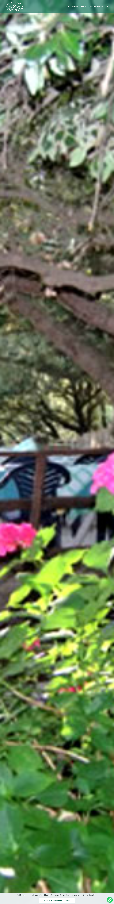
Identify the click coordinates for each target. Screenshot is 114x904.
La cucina (75, 6)
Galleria (83, 6)
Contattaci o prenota (96, 6)
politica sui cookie (88, 895)
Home (67, 6)
